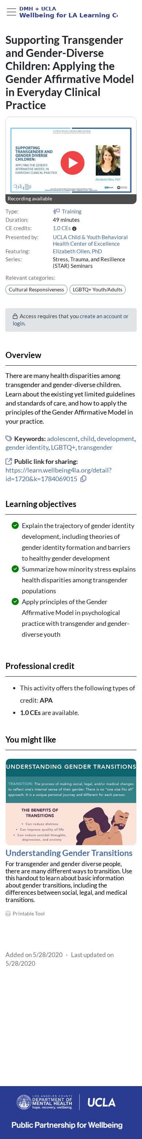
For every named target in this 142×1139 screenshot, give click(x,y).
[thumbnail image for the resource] (71, 801)
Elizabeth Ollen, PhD (77, 251)
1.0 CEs (62, 228)
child (87, 438)
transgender (95, 447)
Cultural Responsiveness (36, 289)
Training (72, 211)
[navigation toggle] (11, 12)
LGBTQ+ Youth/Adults (97, 289)
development (115, 438)
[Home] (61, 12)
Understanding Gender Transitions (69, 853)
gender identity (26, 447)
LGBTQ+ (63, 447)
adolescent (62, 438)
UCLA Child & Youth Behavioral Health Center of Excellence (90, 240)
